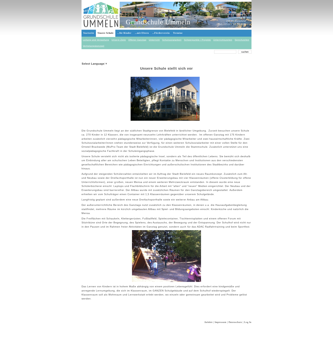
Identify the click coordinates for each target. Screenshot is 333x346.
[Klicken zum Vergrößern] (165, 99)
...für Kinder (124, 33)
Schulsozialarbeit (171, 40)
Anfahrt (208, 322)
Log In (247, 322)
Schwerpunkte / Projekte (197, 40)
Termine (178, 33)
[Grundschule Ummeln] (101, 11)
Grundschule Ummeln (158, 22)
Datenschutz (235, 322)
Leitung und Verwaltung (96, 40)
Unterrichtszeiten (222, 40)
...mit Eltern (142, 33)
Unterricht (154, 40)
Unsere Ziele (119, 40)
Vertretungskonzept (93, 46)
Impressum (220, 322)
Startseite (88, 33)
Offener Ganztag (137, 40)
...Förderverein (161, 33)
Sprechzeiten (242, 40)
